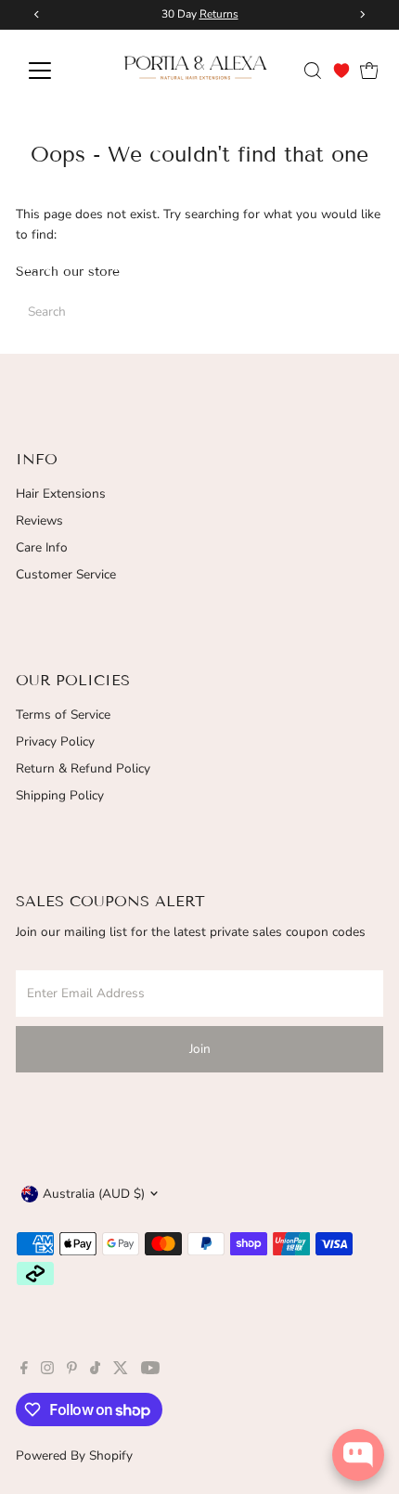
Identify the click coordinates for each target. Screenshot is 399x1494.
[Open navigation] (60, 70)
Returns (219, 13)
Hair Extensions (61, 493)
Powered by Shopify (74, 1455)
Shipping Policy (60, 795)
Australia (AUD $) (94, 1193)
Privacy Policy (55, 741)
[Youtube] (150, 1370)
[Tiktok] (95, 1370)
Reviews (39, 520)
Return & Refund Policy (83, 768)
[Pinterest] (72, 1370)
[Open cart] (369, 70)
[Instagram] (47, 1370)
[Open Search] (312, 70)
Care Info (42, 547)
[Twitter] (121, 1370)
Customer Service (66, 574)
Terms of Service (63, 714)
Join (200, 1049)
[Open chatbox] (358, 1455)
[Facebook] (24, 1370)
